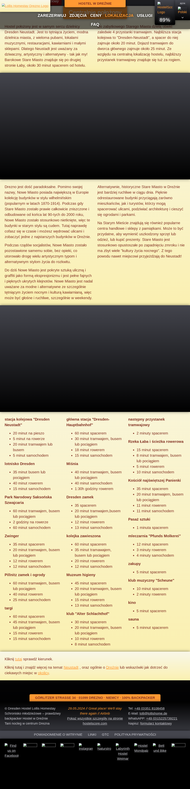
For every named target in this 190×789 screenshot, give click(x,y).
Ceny (96, 15)
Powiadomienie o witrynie (58, 734)
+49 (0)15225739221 (161, 718)
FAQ (95, 24)
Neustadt (71, 667)
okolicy (43, 673)
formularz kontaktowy (156, 723)
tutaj (18, 659)
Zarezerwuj (52, 15)
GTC (105, 734)
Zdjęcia (78, 15)
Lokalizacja (119, 15)
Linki (92, 734)
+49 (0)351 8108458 (149, 708)
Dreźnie (112, 667)
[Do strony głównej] (25, 6)
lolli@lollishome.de (153, 713)
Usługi (144, 15)
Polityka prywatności (135, 734)
